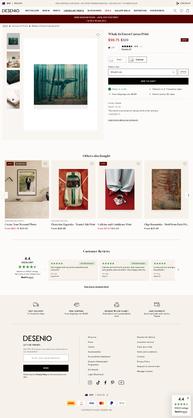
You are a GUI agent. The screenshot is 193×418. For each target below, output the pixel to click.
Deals (108, 10)
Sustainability (94, 352)
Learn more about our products (123, 120)
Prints (56, 10)
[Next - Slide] (188, 195)
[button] (183, 72)
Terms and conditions (147, 352)
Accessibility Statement (99, 356)
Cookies (141, 356)
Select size (113, 67)
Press (90, 342)
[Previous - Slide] (4, 195)
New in (46, 10)
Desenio (105, 410)
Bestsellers (32, 10)
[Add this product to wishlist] (98, 34)
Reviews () (126, 49)
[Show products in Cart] (188, 10)
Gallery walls (122, 10)
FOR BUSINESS (157, 10)
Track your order (144, 347)
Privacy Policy (41, 374)
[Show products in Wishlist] (181, 10)
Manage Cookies (145, 371)
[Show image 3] (13, 79)
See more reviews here (96, 286)
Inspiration (140, 10)
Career (91, 347)
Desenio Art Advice (146, 337)
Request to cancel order (148, 366)
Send (46, 368)
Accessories (94, 10)
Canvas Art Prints (74, 10)
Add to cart (148, 81)
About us (92, 337)
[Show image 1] (13, 41)
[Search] (175, 11)
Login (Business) (96, 374)
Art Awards (93, 369)
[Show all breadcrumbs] (5, 26)
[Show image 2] (13, 60)
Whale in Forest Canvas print (45, 26)
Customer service (145, 342)
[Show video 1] (13, 99)
